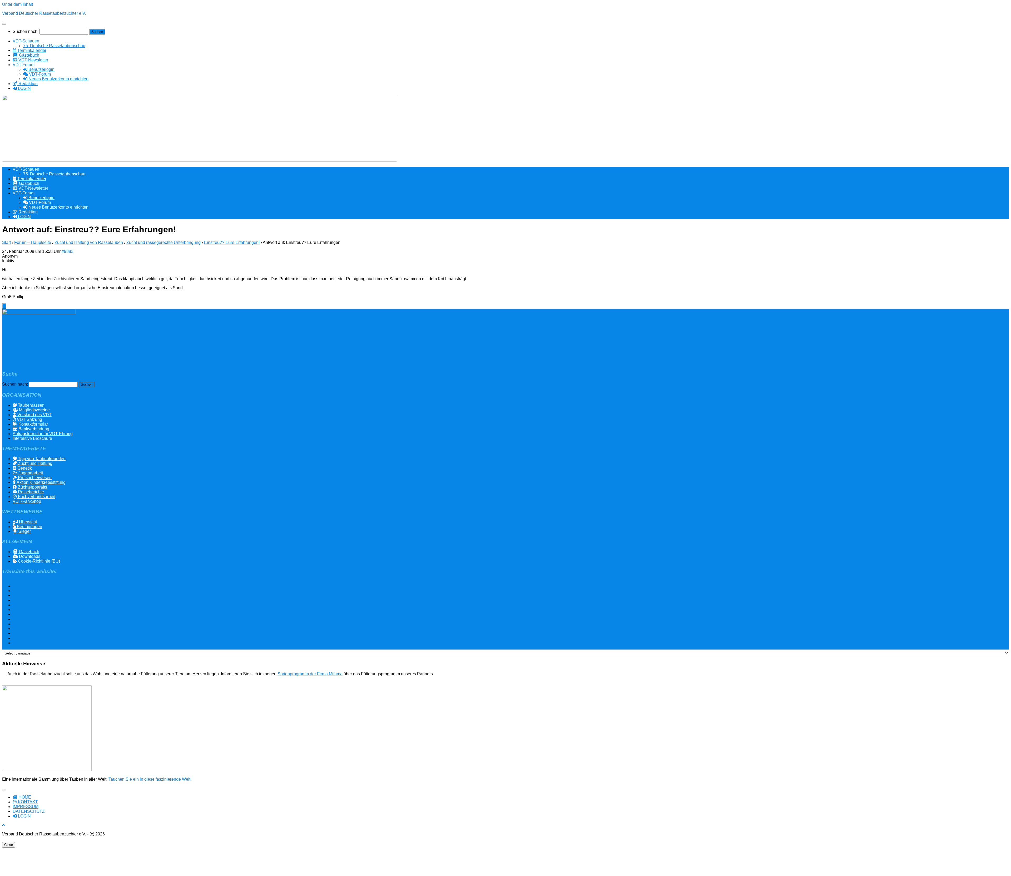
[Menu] (4, 23)
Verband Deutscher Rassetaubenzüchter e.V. (44, 13)
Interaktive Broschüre (32, 438)
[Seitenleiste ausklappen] (4, 306)
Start (6, 242)
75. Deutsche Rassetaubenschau (54, 45)
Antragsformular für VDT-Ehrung (43, 433)
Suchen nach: (25, 31)
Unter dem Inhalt (17, 4)
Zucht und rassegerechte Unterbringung (163, 242)
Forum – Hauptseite (32, 242)
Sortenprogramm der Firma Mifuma (310, 674)
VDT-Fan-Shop (27, 501)
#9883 (67, 251)
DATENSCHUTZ (29, 811)
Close (8, 845)
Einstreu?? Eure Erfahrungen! (232, 242)
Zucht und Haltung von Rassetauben (88, 242)
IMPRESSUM (25, 806)
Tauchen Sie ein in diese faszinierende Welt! (149, 779)
